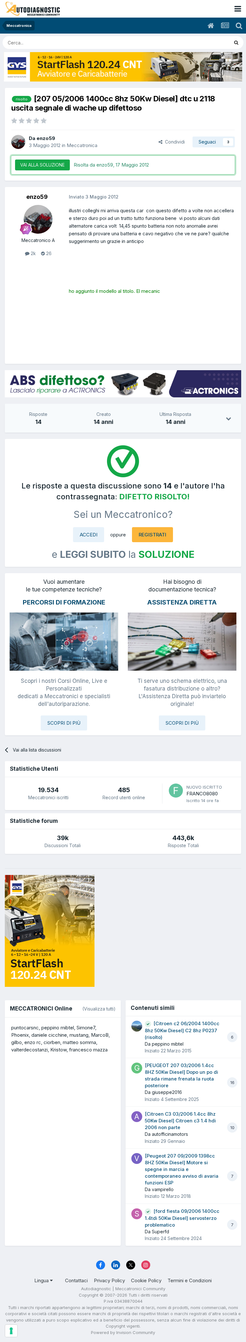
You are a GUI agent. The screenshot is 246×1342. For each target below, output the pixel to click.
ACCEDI (88, 535)
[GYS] (123, 67)
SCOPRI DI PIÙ (63, 723)
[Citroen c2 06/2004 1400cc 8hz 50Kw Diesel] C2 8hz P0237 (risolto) (182, 1030)
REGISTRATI (152, 535)
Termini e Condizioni (190, 1280)
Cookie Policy (146, 1280)
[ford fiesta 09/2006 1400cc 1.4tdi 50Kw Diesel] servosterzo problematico (182, 1218)
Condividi (173, 141)
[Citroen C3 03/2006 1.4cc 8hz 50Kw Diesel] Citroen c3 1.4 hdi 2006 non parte (180, 1120)
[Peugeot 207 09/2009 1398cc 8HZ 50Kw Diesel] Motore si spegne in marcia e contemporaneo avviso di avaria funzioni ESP (181, 1169)
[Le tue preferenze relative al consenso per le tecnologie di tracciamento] (11, 1331)
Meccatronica (82, 145)
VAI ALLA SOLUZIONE (42, 165)
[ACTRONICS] (123, 383)
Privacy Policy (109, 1280)
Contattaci (76, 1280)
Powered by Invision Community (123, 1332)
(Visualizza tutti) (99, 1008)
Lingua (42, 1280)
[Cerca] (236, 42)
